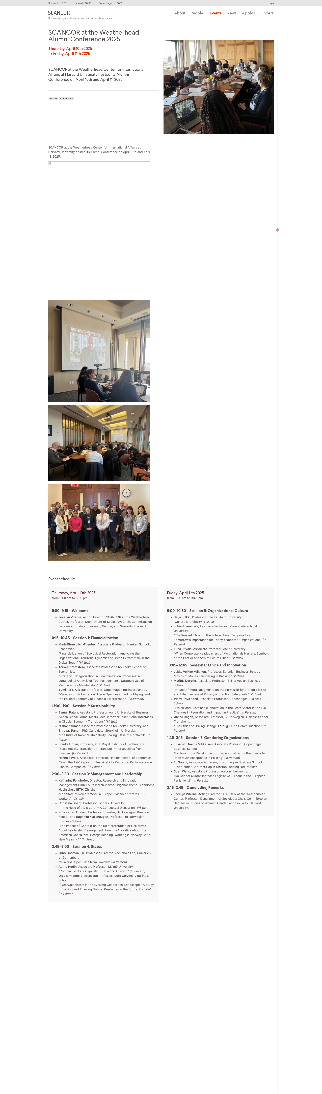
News (232, 13)
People (197, 13)
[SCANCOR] (59, 12)
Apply (247, 13)
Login (270, 3)
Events (215, 13)
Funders (267, 13)
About (179, 13)
